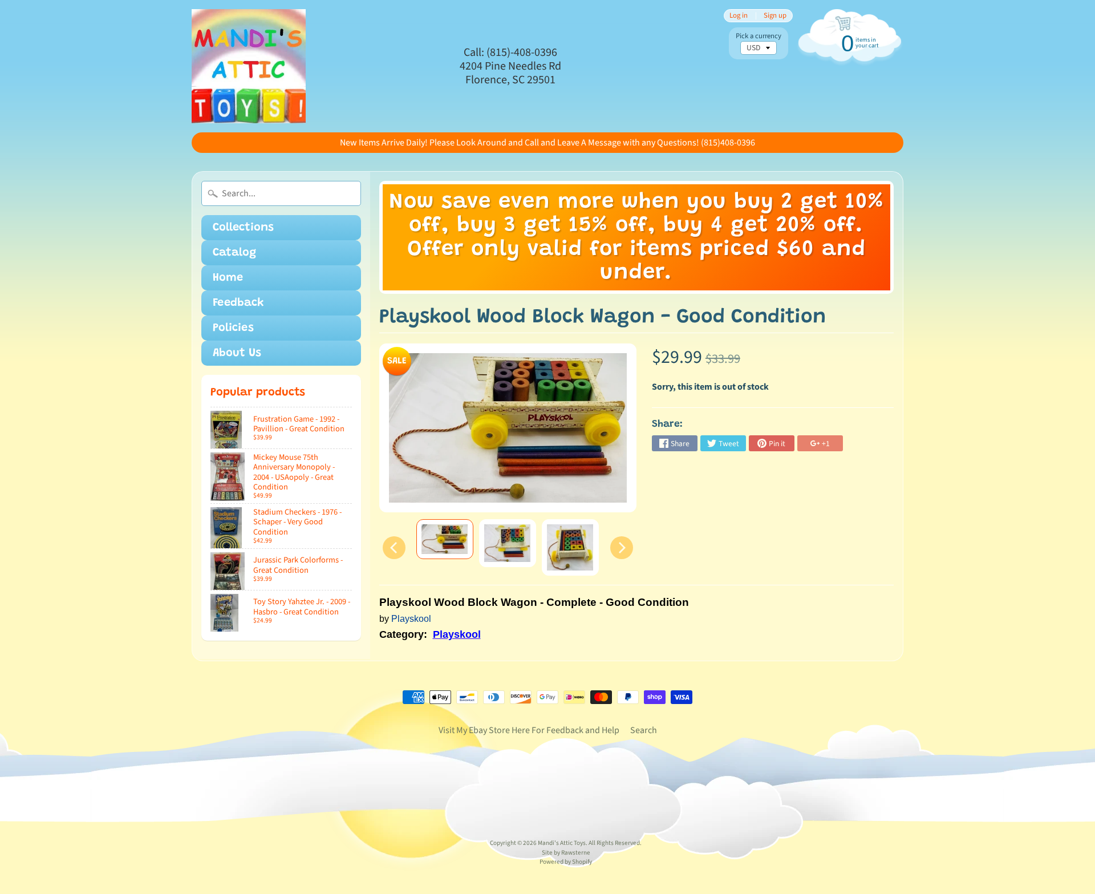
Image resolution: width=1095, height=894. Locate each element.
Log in (738, 15)
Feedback (238, 303)
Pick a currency (758, 36)
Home (228, 278)
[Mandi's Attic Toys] (249, 66)
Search (643, 730)
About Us (237, 353)
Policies (233, 328)
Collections (243, 227)
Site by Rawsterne (566, 852)
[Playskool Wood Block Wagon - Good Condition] (444, 539)
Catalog (234, 252)
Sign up (775, 15)
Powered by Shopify (566, 861)
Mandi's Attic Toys (562, 843)
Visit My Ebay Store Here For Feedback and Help (529, 730)
